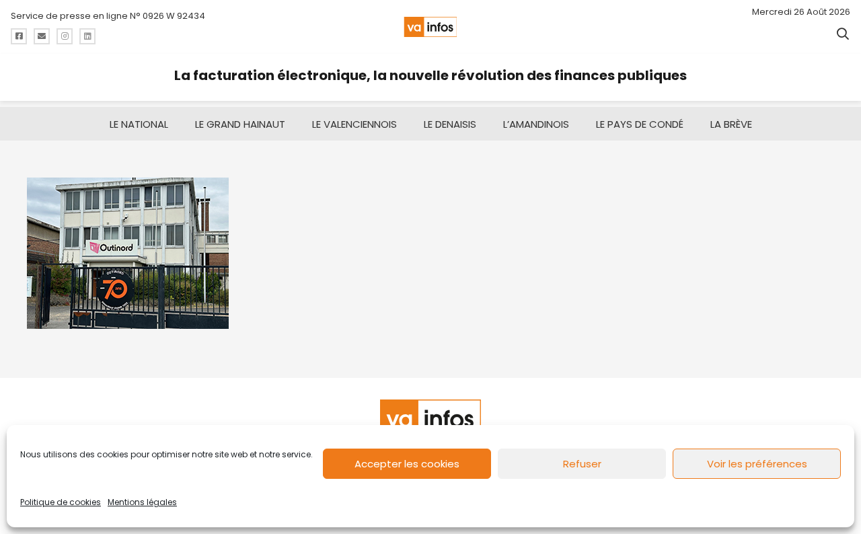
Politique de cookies (60, 502)
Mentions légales (142, 502)
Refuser (582, 464)
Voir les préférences (757, 464)
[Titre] (19, 36)
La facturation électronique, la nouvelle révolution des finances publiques (430, 75)
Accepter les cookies (406, 464)
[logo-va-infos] (430, 27)
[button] (842, 34)
